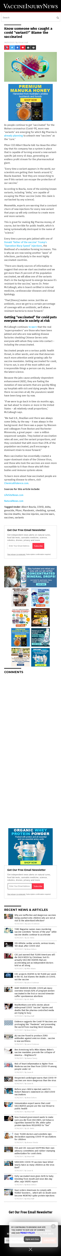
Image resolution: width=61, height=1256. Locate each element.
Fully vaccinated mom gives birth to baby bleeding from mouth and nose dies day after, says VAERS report (34, 1179)
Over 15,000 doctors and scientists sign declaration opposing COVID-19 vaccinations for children (35, 1137)
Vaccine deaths (12, 514)
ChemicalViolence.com (16, 483)
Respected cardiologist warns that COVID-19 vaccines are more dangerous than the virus (35, 1079)
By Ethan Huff (29, 1016)
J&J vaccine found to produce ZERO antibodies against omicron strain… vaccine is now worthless (35, 1038)
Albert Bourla (28, 507)
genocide (9, 510)
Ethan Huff (23, 42)
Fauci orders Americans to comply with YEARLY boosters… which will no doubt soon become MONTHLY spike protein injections (35, 1193)
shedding (41, 510)
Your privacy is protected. (16, 554)
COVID (40, 507)
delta (47, 507)
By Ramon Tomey (31, 1058)
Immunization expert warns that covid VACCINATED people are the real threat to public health (34, 1106)
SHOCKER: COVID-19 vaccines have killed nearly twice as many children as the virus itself (34, 1165)
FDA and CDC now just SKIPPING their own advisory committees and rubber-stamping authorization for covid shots (35, 1151)
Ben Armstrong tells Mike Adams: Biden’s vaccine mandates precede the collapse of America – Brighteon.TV (35, 1052)
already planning (13, 135)
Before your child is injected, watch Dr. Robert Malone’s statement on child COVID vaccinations (35, 1092)
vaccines (9, 517)
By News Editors (30, 949)
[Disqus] (30, 713)
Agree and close (32, 1239)
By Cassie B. (29, 1072)
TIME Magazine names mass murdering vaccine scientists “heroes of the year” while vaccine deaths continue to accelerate (36, 932)
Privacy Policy (27, 1233)
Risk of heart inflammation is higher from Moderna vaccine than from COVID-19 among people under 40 (36, 1066)
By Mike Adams (30, 969)
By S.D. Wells (29, 938)
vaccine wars (47, 514)
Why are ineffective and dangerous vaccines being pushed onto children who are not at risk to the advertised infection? (35, 918)
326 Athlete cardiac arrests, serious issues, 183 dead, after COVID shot (35, 944)
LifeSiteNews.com (13, 495)
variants (19, 517)
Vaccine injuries (30, 514)
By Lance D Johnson (32, 924)
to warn (33, 327)
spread (51, 510)
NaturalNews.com (13, 501)
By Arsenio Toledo (31, 1143)
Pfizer (18, 510)
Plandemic (28, 510)
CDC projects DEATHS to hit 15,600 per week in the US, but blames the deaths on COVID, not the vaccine (35, 977)
